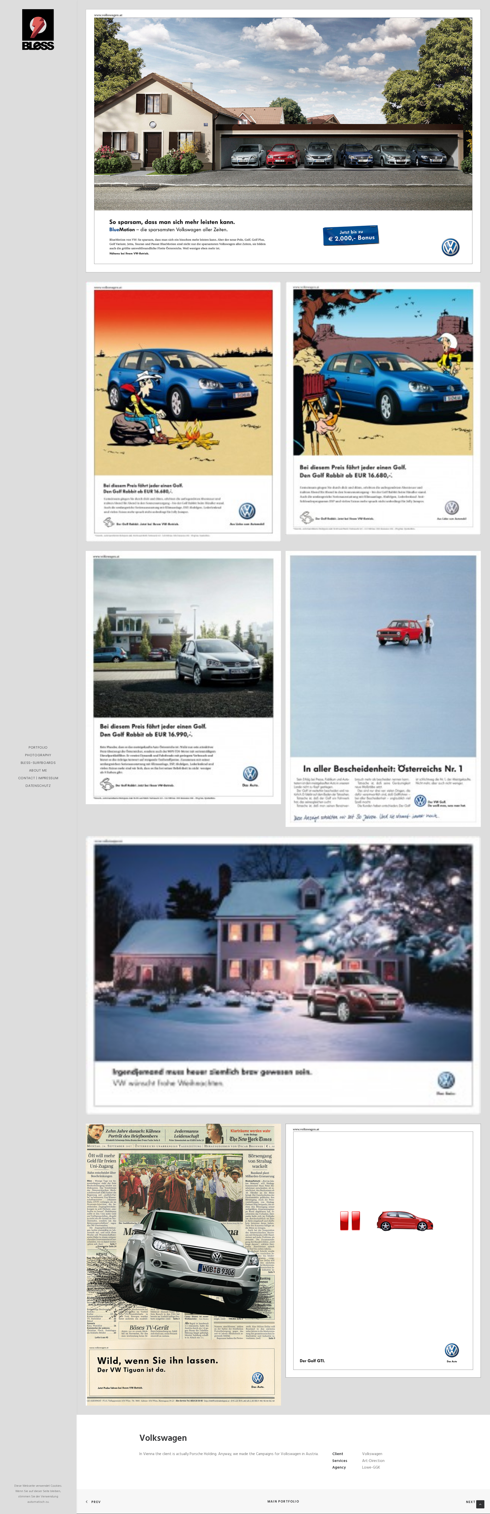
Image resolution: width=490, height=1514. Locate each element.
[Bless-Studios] (38, 29)
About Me (38, 770)
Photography (38, 755)
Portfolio (38, 747)
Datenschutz (38, 785)
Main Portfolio (283, 1501)
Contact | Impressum (38, 778)
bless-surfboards (38, 762)
